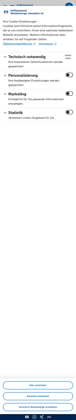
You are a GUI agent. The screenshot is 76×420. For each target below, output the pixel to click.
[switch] (69, 75)
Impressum (46, 43)
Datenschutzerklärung (17, 43)
